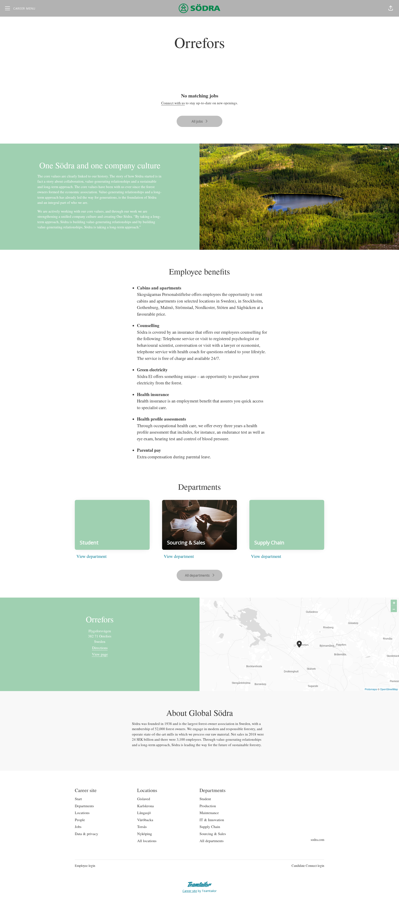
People (80, 819)
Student (205, 798)
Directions (100, 647)
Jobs (78, 826)
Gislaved (143, 798)
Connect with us (173, 103)
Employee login (85, 865)
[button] (391, 8)
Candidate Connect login (308, 865)
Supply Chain (210, 826)
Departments (84, 805)
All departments (212, 840)
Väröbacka (145, 819)
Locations (82, 812)
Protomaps (371, 689)
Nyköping (144, 833)
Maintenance (209, 812)
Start (78, 798)
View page (100, 654)
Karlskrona (145, 805)
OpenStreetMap (389, 689)
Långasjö (144, 812)
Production (208, 805)
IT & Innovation (212, 819)
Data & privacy (86, 833)
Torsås (142, 826)
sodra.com (317, 839)
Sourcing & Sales (213, 833)
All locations (146, 840)
